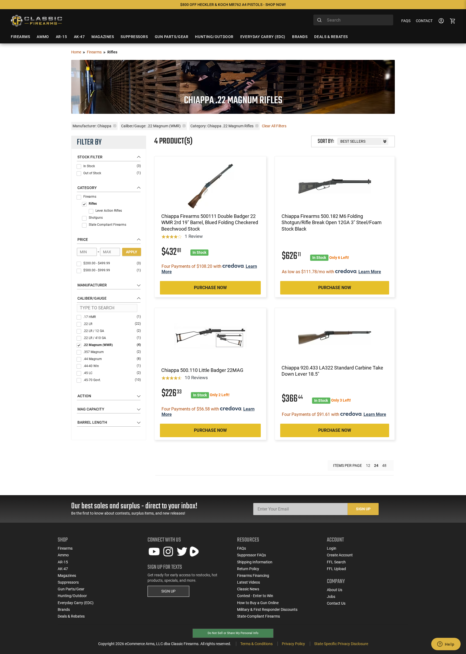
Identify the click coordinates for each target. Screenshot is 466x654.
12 (368, 465)
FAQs (405, 21)
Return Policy (248, 569)
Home (76, 52)
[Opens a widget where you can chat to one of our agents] (446, 644)
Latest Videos (248, 582)
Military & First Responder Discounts (267, 609)
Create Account (340, 555)
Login (331, 548)
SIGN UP (168, 591)
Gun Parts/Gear (71, 589)
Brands (64, 609)
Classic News (248, 589)
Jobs (331, 596)
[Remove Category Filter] (256, 125)
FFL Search (336, 562)
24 (376, 465)
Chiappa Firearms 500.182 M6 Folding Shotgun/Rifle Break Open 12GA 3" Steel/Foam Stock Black (332, 222)
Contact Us (336, 603)
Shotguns (96, 218)
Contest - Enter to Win (255, 596)
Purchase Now (210, 287)
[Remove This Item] (114, 125)
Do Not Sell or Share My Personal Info (233, 633)
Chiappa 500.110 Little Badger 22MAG (202, 370)
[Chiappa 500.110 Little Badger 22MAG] (210, 338)
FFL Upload (336, 569)
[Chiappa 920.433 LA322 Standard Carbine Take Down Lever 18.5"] (335, 338)
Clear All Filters (274, 126)
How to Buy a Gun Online (258, 603)
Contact (424, 21)
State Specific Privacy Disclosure (341, 644)
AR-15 (63, 562)
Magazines (67, 575)
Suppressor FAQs (251, 555)
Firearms (94, 52)
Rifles (93, 204)
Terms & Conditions (256, 644)
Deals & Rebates (71, 616)
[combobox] (353, 20)
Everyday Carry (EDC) (76, 603)
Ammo (63, 555)
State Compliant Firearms (107, 225)
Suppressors (68, 582)
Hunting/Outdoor (72, 596)
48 (384, 465)
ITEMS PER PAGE (347, 465)
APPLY (131, 252)
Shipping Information (254, 562)
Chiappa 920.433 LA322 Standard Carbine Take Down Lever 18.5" (332, 371)
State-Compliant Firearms (258, 616)
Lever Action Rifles (108, 211)
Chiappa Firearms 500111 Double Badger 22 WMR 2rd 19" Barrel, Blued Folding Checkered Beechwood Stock (209, 222)
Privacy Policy (293, 644)
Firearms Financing (253, 575)
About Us (334, 590)
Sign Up (363, 509)
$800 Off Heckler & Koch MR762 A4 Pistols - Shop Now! (233, 4)
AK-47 (63, 569)
